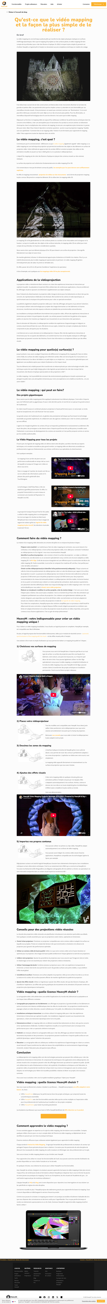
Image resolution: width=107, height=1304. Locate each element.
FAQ (30, 1182)
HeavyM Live (29, 1094)
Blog (35, 1278)
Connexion (86, 4)
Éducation (44, 4)
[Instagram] (49, 1297)
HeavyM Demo (29, 1105)
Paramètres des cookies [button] (89, 1301)
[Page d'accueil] (4, 4)
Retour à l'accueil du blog (18, 12)
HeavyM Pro (29, 1099)
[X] (57, 1297)
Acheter (59, 4)
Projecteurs (27, 1275)
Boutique (58, 1271)
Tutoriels (36, 1271)
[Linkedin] (53, 1297)
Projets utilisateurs (31, 4)
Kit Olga (33, 560)
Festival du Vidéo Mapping (36, 1145)
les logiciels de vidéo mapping (70, 601)
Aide (52, 4)
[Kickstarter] (62, 1297)
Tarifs (16, 1278)
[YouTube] (40, 1297)
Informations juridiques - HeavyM (59, 1282)
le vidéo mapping (58, 144)
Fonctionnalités (16, 4)
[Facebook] (44, 1297)
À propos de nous (61, 1278)
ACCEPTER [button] (101, 1301)
